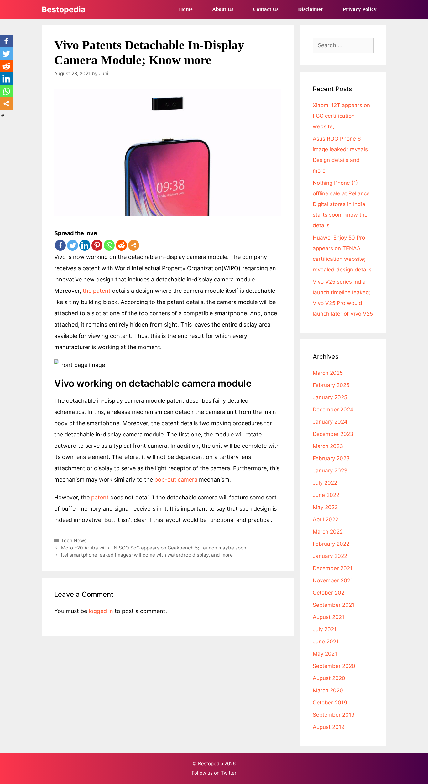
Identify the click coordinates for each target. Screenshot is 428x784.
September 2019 (334, 715)
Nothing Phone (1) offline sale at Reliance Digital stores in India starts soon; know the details (341, 204)
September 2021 (333, 605)
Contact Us (266, 9)
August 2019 (329, 727)
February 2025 (331, 385)
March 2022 (328, 532)
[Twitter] (72, 245)
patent (100, 497)
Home (186, 9)
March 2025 (328, 373)
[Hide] (2, 115)
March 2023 (328, 446)
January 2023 (330, 470)
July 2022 (325, 483)
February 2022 (331, 544)
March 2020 (328, 690)
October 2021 (330, 593)
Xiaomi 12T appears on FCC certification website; (341, 116)
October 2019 (330, 702)
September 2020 (334, 666)
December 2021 (332, 568)
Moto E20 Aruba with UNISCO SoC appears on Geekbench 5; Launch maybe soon (153, 548)
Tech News (73, 541)
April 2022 (325, 519)
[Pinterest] (96, 245)
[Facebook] (60, 245)
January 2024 (330, 422)
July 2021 (325, 629)
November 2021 (333, 580)
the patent (96, 290)
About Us (222, 9)
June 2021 (326, 641)
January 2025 (330, 397)
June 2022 (326, 495)
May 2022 (325, 507)
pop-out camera (176, 479)
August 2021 (328, 617)
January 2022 (330, 556)
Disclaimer (310, 9)
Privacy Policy (360, 9)
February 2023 (331, 458)
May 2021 (325, 654)
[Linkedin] (84, 245)
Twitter (229, 773)
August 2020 (329, 678)
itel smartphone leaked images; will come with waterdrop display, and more (147, 555)
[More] (133, 245)
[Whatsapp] (109, 245)
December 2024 (333, 409)
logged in (101, 611)
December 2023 (333, 434)
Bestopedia (64, 9)
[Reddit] (121, 245)
